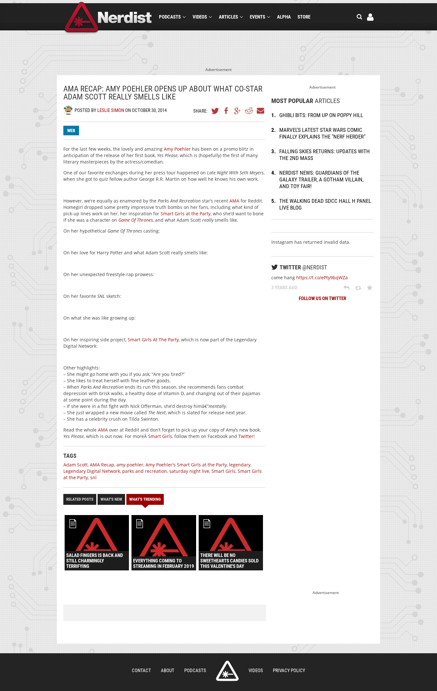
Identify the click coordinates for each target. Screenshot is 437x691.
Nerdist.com (227, 671)
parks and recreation (144, 471)
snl (93, 477)
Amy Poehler (177, 149)
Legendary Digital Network (91, 471)
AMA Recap (102, 465)
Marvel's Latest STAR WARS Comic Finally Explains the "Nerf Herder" (322, 133)
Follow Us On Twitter (322, 298)
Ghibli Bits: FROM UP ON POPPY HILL (321, 115)
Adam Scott (75, 465)
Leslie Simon (110, 110)
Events (257, 17)
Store (304, 17)
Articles (228, 17)
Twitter (215, 110)
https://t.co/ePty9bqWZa (322, 277)
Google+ (238, 110)
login (370, 17)
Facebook (226, 110)
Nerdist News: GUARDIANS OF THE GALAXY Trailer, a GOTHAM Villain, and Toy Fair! (321, 179)
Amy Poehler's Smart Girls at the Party (186, 465)
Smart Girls (160, 436)
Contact (141, 670)
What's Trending (145, 499)
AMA (234, 201)
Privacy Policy (289, 670)
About (167, 670)
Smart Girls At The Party (153, 340)
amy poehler (129, 465)
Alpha (284, 17)
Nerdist (108, 18)
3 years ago (284, 287)
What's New (111, 499)
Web (71, 130)
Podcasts (170, 17)
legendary (239, 465)
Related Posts (79, 499)
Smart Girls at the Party (186, 213)
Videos (200, 17)
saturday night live (189, 471)
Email (260, 110)
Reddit (249, 110)
